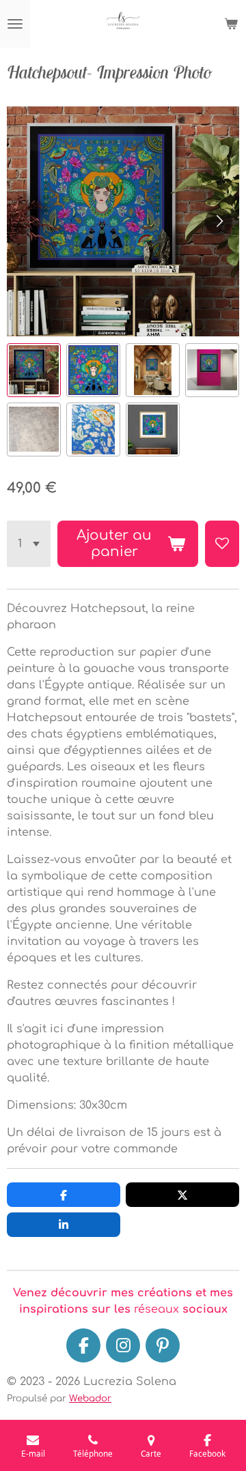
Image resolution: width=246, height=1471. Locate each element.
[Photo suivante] (218, 221)
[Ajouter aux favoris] (222, 544)
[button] (34, 370)
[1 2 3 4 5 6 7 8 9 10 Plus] (29, 544)
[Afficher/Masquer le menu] (15, 24)
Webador (90, 1398)
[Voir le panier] (231, 24)
